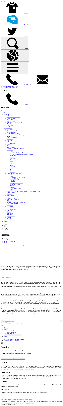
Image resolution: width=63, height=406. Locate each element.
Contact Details (10, 119)
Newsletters (13, 209)
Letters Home (13, 207)
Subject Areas (10, 150)
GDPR (8, 136)
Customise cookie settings (19, 358)
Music (11, 168)
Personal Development (12, 174)
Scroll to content (5, 1)
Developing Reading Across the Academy (23, 154)
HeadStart (12, 143)
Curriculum (6, 146)
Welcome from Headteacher (13, 117)
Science (12, 157)
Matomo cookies (8, 384)
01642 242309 (27, 84)
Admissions (9, 140)
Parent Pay (9, 210)
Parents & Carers (11, 323)
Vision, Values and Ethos (13, 118)
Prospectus (9, 144)
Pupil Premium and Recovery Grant (18, 135)
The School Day (11, 198)
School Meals (10, 205)
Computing (12, 158)
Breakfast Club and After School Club (16, 202)
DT (11, 170)
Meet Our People (11, 121)
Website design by (11, 340)
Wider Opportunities (15, 184)
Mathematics (13, 155)
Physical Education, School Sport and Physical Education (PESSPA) (23, 191)
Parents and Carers (8, 196)
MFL (11, 163)
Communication (11, 206)
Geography (12, 166)
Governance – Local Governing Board (16, 130)
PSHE (11, 161)
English (12, 151)
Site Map (6, 327)
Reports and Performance (13, 133)
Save (14, 404)
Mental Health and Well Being (14, 173)
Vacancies (9, 124)
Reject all (3, 358)
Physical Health (13, 180)
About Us (9, 115)
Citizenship (12, 181)
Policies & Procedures (12, 137)
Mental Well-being (14, 179)
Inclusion (12, 187)
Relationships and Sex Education (18, 177)
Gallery (8, 126)
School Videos (10, 195)
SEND (8, 141)
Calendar (9, 212)
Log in (5, 221)
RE (10, 159)
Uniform (9, 201)
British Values (13, 185)
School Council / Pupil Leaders (14, 122)
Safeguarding (10, 139)
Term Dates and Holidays (13, 199)
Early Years (12, 172)
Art (10, 169)
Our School (6, 114)
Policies (6, 329)
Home (5, 113)
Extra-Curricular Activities (13, 203)
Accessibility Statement (12, 330)
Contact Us (3, 325)
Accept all (9, 358)
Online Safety (10, 214)
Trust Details (10, 129)
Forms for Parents (11, 216)
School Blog (10, 194)
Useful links (10, 218)
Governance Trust (11, 132)
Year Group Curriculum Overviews (15, 148)
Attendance (9, 217)
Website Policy (10, 333)
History (11, 165)
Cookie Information (11, 332)
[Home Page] (9, 87)
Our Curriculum (11, 147)
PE (10, 162)
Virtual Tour (10, 125)
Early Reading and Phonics (19, 152)
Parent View (10, 213)
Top (2, 343)
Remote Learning (11, 192)
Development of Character (16, 183)
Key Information (8, 128)
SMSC (11, 190)
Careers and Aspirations (15, 188)
